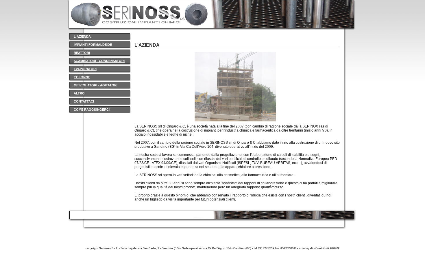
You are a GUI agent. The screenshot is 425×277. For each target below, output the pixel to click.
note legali (306, 248)
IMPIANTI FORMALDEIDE (93, 44)
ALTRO (79, 93)
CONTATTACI (84, 101)
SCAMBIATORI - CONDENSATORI (99, 61)
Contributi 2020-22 (327, 248)
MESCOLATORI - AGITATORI (95, 85)
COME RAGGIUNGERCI (92, 109)
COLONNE (82, 77)
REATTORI (82, 52)
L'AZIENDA (82, 36)
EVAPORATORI (85, 69)
